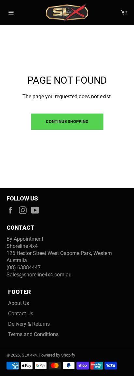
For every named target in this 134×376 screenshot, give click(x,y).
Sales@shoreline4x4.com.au (39, 275)
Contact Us (20, 313)
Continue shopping (67, 121)
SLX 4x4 (29, 355)
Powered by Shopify (57, 355)
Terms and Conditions (33, 334)
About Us (18, 303)
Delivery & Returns (29, 324)
